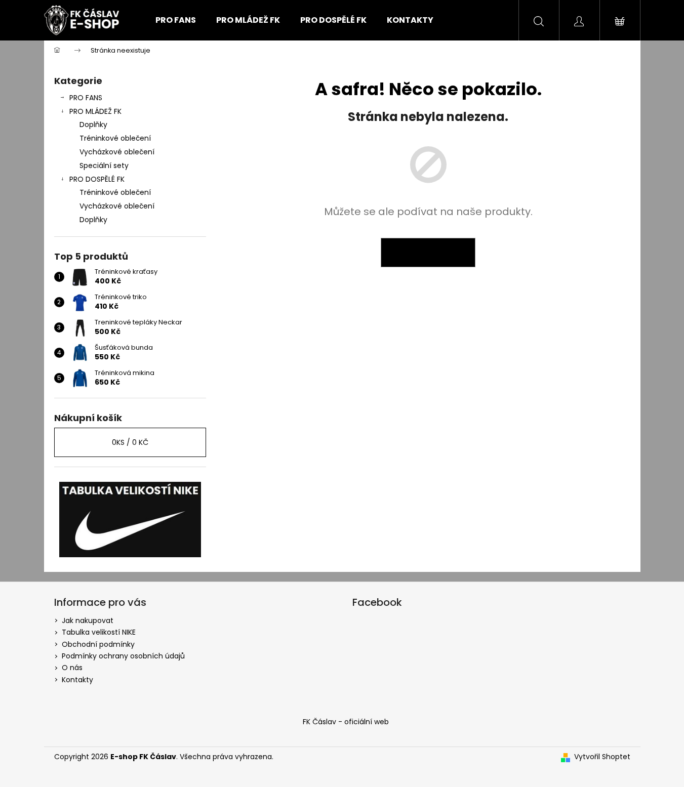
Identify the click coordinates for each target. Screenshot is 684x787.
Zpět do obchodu (428, 252)
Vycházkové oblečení (116, 152)
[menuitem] (175, 20)
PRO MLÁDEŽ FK (95, 111)
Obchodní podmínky (98, 644)
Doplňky (93, 124)
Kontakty (77, 680)
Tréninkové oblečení (115, 138)
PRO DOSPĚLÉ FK (97, 179)
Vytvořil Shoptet (602, 757)
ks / (130, 442)
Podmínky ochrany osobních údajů (123, 656)
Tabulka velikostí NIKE (99, 632)
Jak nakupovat (87, 620)
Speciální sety (104, 165)
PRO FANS (85, 98)
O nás (72, 667)
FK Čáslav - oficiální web (346, 722)
